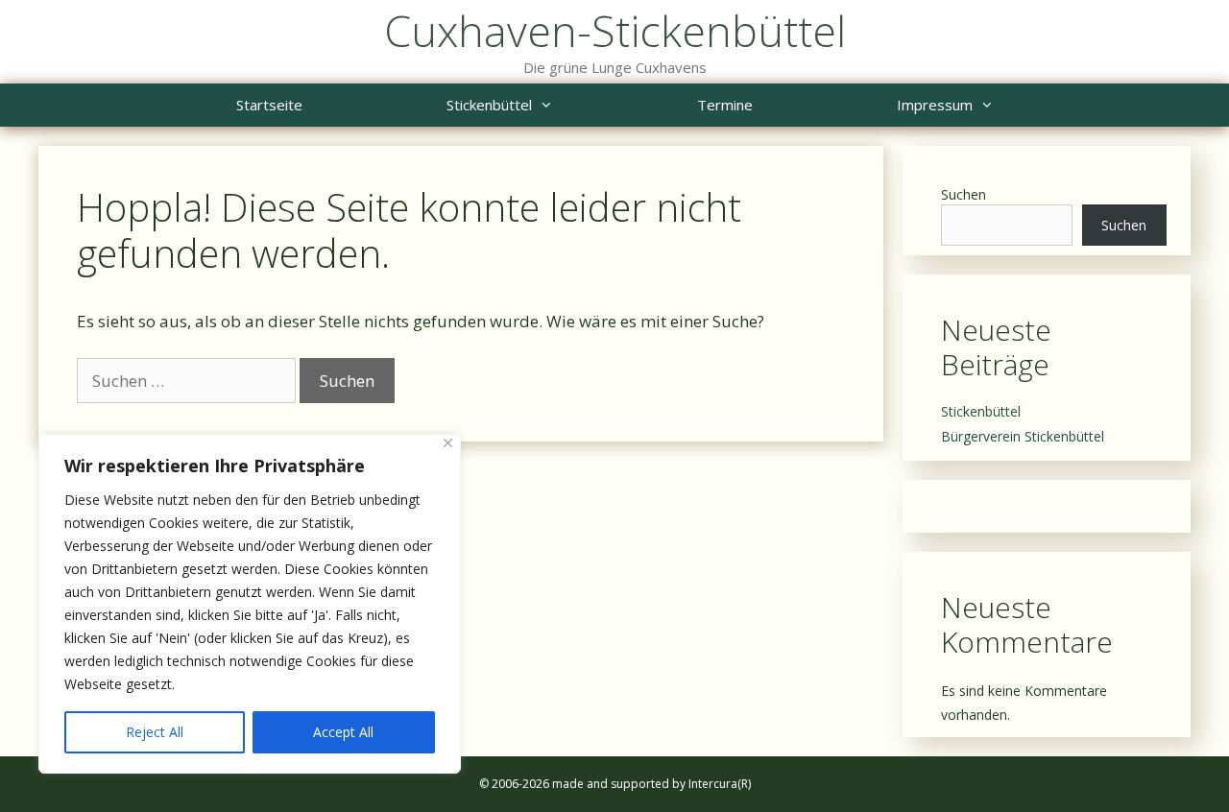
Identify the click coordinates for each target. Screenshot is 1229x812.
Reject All (154, 732)
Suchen (963, 194)
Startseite (269, 104)
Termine (725, 104)
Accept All (343, 732)
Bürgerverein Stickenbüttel (1022, 436)
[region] (249, 604)
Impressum (935, 104)
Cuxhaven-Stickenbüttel (615, 30)
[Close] (448, 443)
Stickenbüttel (489, 104)
